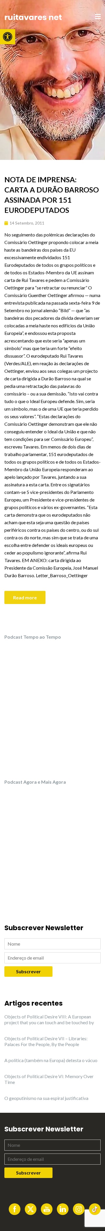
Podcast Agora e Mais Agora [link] (35, 782)
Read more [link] (25, 597)
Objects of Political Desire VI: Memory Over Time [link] (49, 1079)
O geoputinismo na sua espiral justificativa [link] (46, 1098)
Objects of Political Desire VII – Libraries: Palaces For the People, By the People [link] (46, 1041)
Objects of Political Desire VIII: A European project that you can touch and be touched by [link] (49, 1019)
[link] (7, 36)
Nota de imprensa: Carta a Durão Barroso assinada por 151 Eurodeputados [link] (51, 194)
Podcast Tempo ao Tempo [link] (32, 637)
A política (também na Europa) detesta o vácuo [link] (50, 1060)
